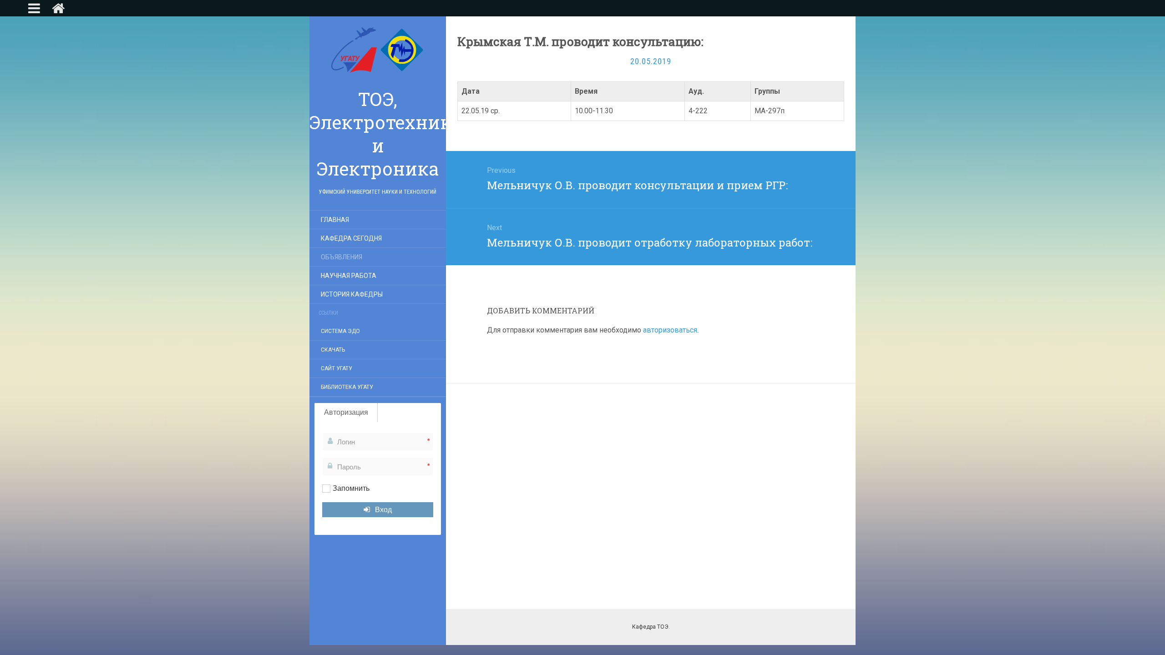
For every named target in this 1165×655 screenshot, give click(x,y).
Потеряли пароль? (408, 526)
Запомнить (351, 489)
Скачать (333, 350)
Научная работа (348, 275)
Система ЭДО (340, 331)
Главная (335, 219)
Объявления (341, 257)
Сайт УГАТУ (336, 368)
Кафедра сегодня (351, 238)
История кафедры (352, 294)
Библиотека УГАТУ (347, 387)
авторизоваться (670, 330)
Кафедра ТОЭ (650, 627)
